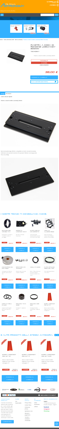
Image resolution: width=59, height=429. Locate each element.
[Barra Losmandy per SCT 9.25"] (49, 345)
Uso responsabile (18, 402)
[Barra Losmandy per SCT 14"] (10, 345)
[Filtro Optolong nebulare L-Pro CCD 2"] (50, 260)
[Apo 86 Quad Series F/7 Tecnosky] (29, 28)
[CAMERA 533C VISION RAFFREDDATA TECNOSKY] (43, 28)
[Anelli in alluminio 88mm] (50, 223)
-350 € (32, 33)
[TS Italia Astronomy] (12, 5)
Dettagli (3, 93)
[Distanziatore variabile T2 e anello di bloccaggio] (7, 223)
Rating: (7, 11)
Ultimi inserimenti (37, 403)
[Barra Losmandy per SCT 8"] (50, 297)
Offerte (36, 406)
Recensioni (8, 93)
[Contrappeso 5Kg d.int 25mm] (7, 260)
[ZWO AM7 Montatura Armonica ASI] (16, 28)
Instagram (47, 409)
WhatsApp (47, 411)
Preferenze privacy (27, 408)
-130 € (46, 33)
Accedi (53, 5)
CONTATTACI (7, 421)
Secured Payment (48, 395)
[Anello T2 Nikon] (35, 260)
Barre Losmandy (18, 39)
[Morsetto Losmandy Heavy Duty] (21, 223)
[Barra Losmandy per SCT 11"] (29, 345)
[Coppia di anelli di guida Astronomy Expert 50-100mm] (7, 297)
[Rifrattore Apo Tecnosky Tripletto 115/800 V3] (21, 260)
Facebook (46, 407)
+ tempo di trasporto (44, 64)
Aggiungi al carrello (7, 249)
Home (1, 39)
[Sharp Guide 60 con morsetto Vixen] (35, 223)
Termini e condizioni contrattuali (27, 418)
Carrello (51, 2)
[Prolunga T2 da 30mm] (21, 297)
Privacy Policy (28, 402)
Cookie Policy (28, 405)
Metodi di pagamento (27, 414)
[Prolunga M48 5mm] (35, 297)
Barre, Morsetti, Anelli (9, 39)
